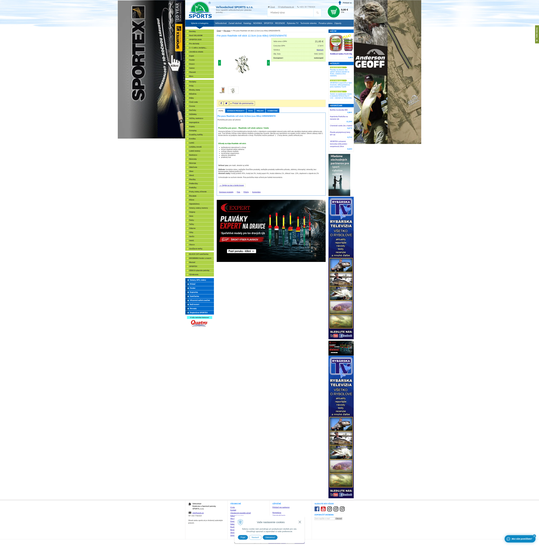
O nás (232, 507)
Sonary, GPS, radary (198, 280)
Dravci (192, 64)
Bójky (191, 98)
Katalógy (247, 23)
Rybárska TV (292, 23)
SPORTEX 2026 (195, 40)
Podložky (193, 188)
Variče (191, 236)
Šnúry (191, 220)
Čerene (192, 106)
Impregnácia (194, 122)
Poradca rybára (325, 23)
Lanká (191, 143)
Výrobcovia (193, 275)
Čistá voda (193, 102)
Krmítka (192, 139)
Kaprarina (194, 292)
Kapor (191, 56)
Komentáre (273, 111)
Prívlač (193, 284)
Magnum (320, 50)
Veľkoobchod (221, 23)
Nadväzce (193, 155)
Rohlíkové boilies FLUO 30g (341, 54)
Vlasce (192, 245)
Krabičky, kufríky (196, 135)
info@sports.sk (287, 7)
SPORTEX (193, 266)
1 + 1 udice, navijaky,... (198, 48)
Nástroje (192, 163)
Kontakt (233, 510)
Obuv (191, 171)
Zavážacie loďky (195, 249)
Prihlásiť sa (347, 3)
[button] (534, 536)
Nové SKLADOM (195, 36)
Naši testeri (194, 304)
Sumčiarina (194, 296)
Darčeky (192, 110)
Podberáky (193, 184)
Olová (191, 175)
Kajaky (192, 127)
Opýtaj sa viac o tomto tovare (231, 185)
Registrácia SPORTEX (199, 313)
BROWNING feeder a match (200, 258)
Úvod (272, 7)
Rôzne (191, 200)
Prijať (243, 537)
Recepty (193, 309)
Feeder (192, 60)
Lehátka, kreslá (195, 147)
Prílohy (260, 111)
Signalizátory (194, 204)
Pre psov (227, 31)
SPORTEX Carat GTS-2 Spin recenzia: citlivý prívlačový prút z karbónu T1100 (341, 85)
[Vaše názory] (537, 34)
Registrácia (276, 513)
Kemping (192, 131)
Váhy (191, 232)
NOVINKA (257, 23)
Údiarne (192, 228)
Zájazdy (337, 23)
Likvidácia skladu (196, 52)
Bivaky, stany (194, 90)
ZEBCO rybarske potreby (199, 270)
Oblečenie (193, 167)
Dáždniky (193, 114)
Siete (191, 216)
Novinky (192, 31)
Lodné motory (194, 151)
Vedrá (191, 241)
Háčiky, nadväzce (196, 118)
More (191, 76)
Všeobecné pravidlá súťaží (240, 513)
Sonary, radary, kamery (198, 208)
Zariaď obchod (235, 23)
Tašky (191, 224)
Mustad (192, 262)
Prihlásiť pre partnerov (281, 507)
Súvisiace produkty (235, 111)
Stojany (192, 212)
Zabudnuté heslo (278, 516)
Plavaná (192, 72)
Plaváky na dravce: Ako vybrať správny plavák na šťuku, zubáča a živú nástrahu (339, 73)
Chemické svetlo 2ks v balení (341, 126)
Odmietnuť (270, 537)
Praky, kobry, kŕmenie (198, 192)
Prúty (191, 86)
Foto (250, 111)
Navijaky (192, 82)
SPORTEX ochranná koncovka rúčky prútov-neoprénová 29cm (339, 143)
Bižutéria (192, 94)
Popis (221, 111)
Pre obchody (194, 44)
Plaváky (192, 179)
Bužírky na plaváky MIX (339, 110)
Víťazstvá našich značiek (200, 300)
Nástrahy (193, 159)
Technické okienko (308, 23)
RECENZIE (280, 23)
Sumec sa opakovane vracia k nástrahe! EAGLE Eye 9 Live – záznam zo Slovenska (341, 96)
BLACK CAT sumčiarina (198, 254)
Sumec (192, 68)
